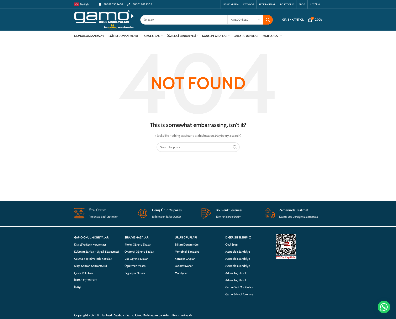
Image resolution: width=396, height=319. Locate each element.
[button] (383, 266)
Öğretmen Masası (135, 266)
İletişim (78, 287)
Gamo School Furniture (239, 294)
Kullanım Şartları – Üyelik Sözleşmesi (96, 251)
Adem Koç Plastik (236, 273)
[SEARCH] (268, 20)
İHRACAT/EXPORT (85, 280)
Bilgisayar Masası (135, 273)
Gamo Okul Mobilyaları (239, 287)
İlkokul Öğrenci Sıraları (138, 244)
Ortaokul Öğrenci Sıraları (139, 251)
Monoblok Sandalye (187, 251)
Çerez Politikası (83, 273)
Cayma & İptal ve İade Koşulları (93, 259)
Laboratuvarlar (183, 266)
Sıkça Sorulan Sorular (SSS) (90, 266)
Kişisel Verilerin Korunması (90, 244)
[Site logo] (104, 19)
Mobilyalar (181, 273)
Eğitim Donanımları (187, 244)
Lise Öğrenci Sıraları (136, 259)
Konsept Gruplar (185, 259)
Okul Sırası (231, 244)
